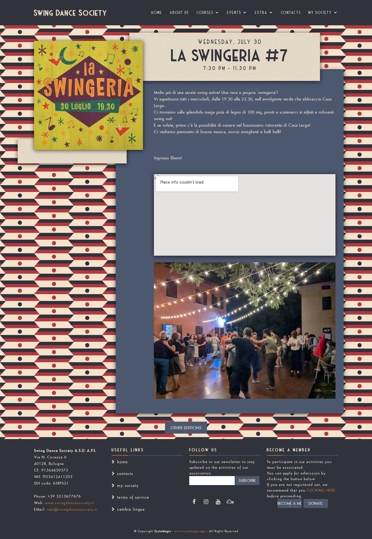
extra (261, 12)
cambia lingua (131, 509)
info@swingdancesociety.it (72, 509)
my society (320, 12)
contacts (125, 473)
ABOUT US (179, 12)
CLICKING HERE (321, 490)
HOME (156, 12)
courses (205, 12)
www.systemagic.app (190, 531)
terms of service (133, 497)
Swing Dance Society (70, 12)
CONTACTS (291, 12)
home (122, 461)
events (234, 12)
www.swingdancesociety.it (69, 502)
